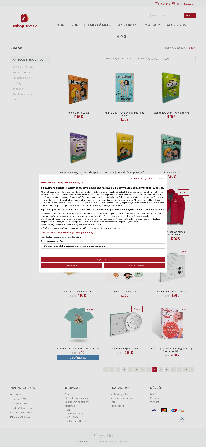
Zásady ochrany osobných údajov (147, 178)
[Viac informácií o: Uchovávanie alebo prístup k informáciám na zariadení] (161, 246)
